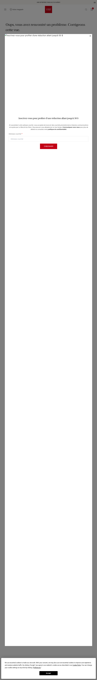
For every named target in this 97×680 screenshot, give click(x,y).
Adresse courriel (15, 134)
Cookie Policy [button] (77, 665)
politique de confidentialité (57, 129)
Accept (48, 673)
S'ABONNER (48, 146)
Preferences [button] (37, 668)
